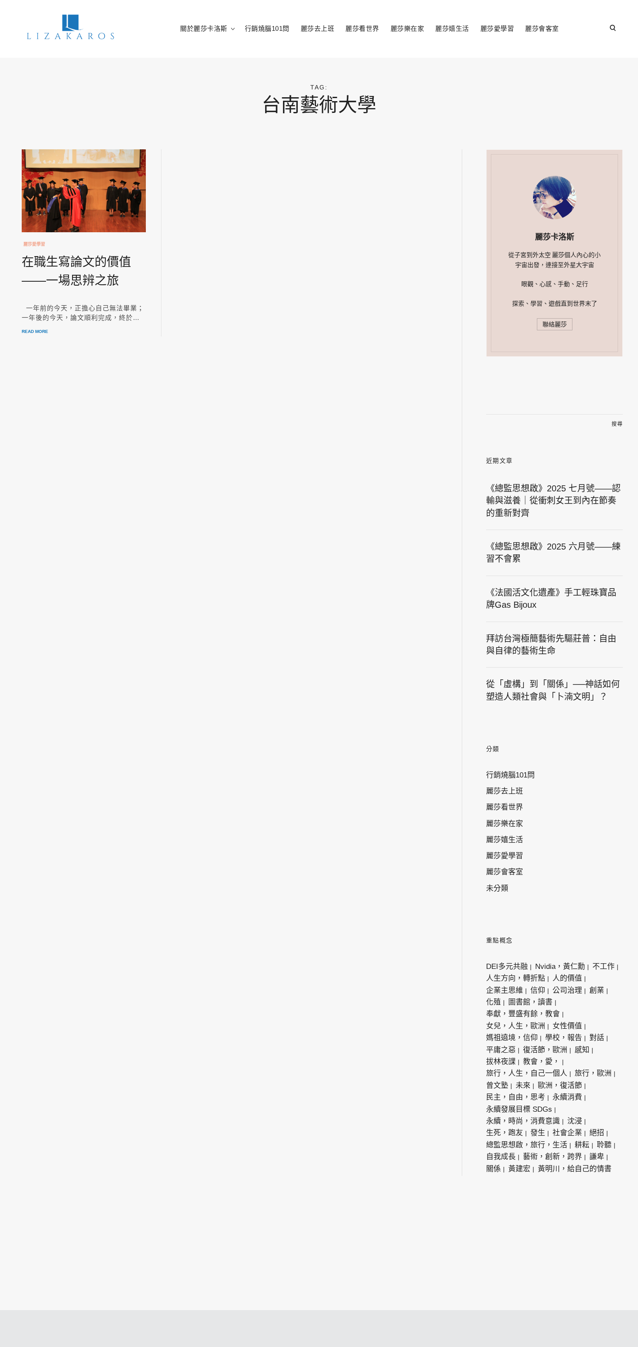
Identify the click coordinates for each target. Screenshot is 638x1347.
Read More (35, 331)
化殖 (493, 1002)
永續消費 (567, 1097)
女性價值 (567, 1026)
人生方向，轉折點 (515, 978)
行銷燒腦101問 (267, 28)
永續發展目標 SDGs (519, 1109)
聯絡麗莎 (555, 324)
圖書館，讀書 (530, 1002)
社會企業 (567, 1133)
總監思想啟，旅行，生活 (526, 1145)
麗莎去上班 (318, 28)
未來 (523, 1085)
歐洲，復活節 (560, 1085)
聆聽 (604, 1145)
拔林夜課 (501, 1061)
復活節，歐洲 (545, 1050)
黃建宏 (519, 1169)
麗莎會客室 (542, 28)
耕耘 (582, 1145)
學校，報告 (563, 1038)
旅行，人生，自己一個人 (526, 1073)
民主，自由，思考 (515, 1097)
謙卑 (596, 1157)
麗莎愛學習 (497, 28)
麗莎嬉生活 (452, 28)
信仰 (537, 990)
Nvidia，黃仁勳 (560, 966)
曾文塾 (497, 1085)
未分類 (497, 888)
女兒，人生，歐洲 (515, 1026)
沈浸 (574, 1121)
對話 (596, 1038)
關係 (493, 1169)
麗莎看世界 (362, 28)
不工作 (603, 966)
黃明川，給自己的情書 (575, 1169)
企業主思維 (504, 990)
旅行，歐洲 (593, 1073)
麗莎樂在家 (407, 28)
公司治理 (567, 990)
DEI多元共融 (507, 966)
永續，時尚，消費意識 (523, 1121)
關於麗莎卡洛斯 (203, 28)
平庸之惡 (501, 1050)
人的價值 (567, 978)
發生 (537, 1133)
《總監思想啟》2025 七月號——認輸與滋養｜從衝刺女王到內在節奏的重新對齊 (553, 501)
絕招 (596, 1133)
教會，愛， (541, 1061)
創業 (596, 990)
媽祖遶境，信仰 (512, 1038)
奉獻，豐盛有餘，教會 (523, 1014)
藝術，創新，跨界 (552, 1157)
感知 (582, 1050)
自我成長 (501, 1157)
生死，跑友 (504, 1133)
